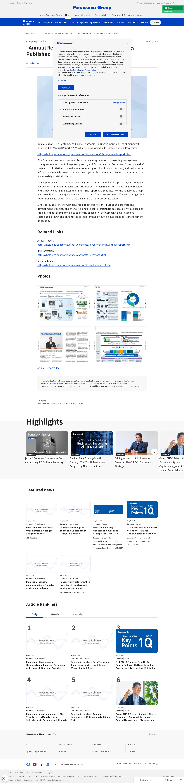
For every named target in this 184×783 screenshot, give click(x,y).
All (39, 22)
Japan (152, 734)
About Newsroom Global (128, 763)
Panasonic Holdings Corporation (20, 3)
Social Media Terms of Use (50, 776)
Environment (70, 403)
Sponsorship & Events (91, 22)
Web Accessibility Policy (71, 776)
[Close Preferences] (5, 778)
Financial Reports (34, 63)
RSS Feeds (150, 763)
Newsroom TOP (32, 33)
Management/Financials (63, 33)
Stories (144, 22)
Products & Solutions (114, 22)
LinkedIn (38, 772)
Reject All (93, 135)
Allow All (66, 87)
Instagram (49, 772)
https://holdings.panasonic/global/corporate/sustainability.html (73, 265)
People (58, 22)
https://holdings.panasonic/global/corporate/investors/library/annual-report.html (84, 154)
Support (11, 776)
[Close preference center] (128, 43)
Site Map (21, 776)
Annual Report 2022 (48, 368)
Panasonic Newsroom (43, 734)
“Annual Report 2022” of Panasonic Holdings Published (97, 33)
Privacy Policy (107, 776)
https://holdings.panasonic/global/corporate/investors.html (71, 255)
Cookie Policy (120, 776)
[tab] (54, 614)
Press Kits (132, 22)
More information (65, 80)
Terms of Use (32, 776)
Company (47, 22)
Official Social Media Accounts (67, 764)
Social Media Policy (91, 776)
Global (29, 22)
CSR (81, 403)
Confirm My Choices (115, 135)
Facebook (12, 772)
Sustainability (71, 22)
